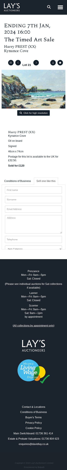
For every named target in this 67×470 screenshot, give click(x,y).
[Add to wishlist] (60, 62)
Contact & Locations (33, 407)
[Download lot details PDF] (53, 62)
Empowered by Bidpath (34, 467)
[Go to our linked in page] (33, 397)
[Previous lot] (18, 62)
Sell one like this (45, 181)
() (33, 325)
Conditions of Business (17, 181)
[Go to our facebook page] (27, 397)
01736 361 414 (45, 433)
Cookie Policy (34, 428)
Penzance (33, 271)
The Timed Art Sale (29, 39)
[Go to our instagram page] (40, 397)
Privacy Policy (33, 422)
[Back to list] (11, 62)
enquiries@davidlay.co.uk (33, 444)
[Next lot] (36, 62)
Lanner (33, 293)
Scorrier (33, 305)
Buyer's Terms (33, 417)
